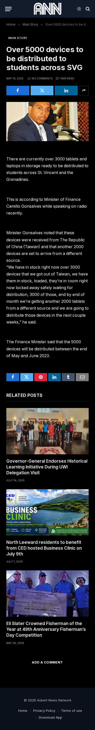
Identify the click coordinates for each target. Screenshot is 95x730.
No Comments (42, 78)
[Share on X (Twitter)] (42, 90)
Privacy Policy (44, 710)
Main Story (17, 38)
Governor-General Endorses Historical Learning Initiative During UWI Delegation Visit (46, 467)
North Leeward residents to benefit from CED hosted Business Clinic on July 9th (44, 548)
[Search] (87, 9)
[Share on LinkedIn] (66, 90)
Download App (50, 717)
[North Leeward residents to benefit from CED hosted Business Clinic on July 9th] (47, 512)
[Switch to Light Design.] (79, 9)
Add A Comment (47, 662)
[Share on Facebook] (17, 90)
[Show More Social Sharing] (84, 90)
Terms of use (71, 710)
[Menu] (8, 9)
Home (22, 710)
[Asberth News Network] (47, 9)
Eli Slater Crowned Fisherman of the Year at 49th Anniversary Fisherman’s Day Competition (46, 629)
